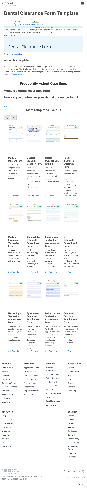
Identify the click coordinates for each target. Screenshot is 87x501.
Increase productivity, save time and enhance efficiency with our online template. (15, 255)
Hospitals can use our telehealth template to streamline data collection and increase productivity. (52, 258)
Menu (82, 3)
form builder (17, 74)
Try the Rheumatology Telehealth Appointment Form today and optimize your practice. (34, 258)
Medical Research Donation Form (34, 161)
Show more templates (13, 54)
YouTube (78, 471)
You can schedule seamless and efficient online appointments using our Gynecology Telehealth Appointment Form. (34, 337)
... (17, 25)
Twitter (69, 471)
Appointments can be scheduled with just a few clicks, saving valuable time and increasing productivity (71, 334)
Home (9, 25)
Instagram (83, 471)
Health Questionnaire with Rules (52, 161)
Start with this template (13, 106)
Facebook (64, 471)
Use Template (9, 35)
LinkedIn (73, 471)
